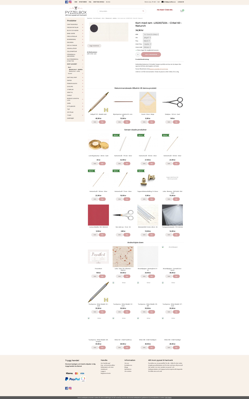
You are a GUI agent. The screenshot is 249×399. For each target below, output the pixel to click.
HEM (76, 2)
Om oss (126, 363)
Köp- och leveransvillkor (108, 365)
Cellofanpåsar (72, 51)
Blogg (108, 2)
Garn (69, 103)
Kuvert (70, 73)
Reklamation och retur (107, 367)
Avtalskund (104, 369)
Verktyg (70, 92)
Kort (69, 67)
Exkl (159, 2)
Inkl (155, 2)
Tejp (68, 109)
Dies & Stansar (72, 45)
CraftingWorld (72, 24)
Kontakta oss (128, 365)
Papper (69, 80)
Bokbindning (71, 39)
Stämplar (70, 89)
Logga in (103, 371)
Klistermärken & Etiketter (72, 60)
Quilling (70, 86)
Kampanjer (70, 118)
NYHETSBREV (83, 2)
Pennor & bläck (72, 83)
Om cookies (127, 371)
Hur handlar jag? (105, 363)
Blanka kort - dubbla (75, 69)
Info (95, 122)
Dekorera (70, 42)
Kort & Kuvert (72, 64)
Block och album (72, 30)
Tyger (69, 115)
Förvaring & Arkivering (71, 55)
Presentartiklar (72, 27)
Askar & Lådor (72, 48)
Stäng (169, 397)
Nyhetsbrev (127, 369)
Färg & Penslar (72, 36)
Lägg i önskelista (94, 45)
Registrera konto (106, 373)
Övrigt (69, 95)
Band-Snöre (71, 33)
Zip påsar (70, 112)
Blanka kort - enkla (74, 71)
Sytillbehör (71, 106)
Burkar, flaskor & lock (73, 99)
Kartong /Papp (72, 77)
